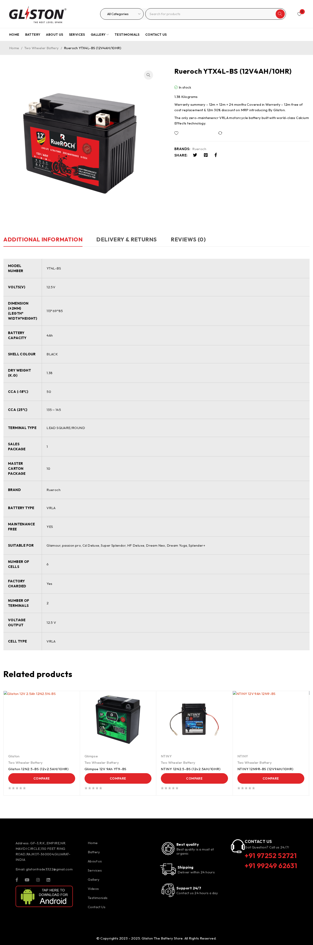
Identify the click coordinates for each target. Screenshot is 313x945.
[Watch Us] (27, 879)
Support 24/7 (188, 888)
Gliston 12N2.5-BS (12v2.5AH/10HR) (38, 769)
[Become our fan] (17, 879)
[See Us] (38, 879)
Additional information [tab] (42, 239)
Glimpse (91, 756)
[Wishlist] (191, 133)
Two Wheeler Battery (41, 48)
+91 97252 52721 (271, 855)
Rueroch (199, 149)
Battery (94, 852)
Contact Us (96, 907)
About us (95, 861)
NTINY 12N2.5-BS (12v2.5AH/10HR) (190, 769)
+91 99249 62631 (271, 865)
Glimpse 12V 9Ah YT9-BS (106, 769)
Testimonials (98, 898)
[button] (148, 75)
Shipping (186, 867)
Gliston (14, 756)
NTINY (166, 756)
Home (14, 48)
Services (95, 870)
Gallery (94, 879)
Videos (93, 888)
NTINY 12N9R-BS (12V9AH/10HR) (265, 769)
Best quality (187, 844)
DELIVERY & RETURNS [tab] (126, 239)
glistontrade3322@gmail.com (49, 869)
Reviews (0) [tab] (188, 239)
